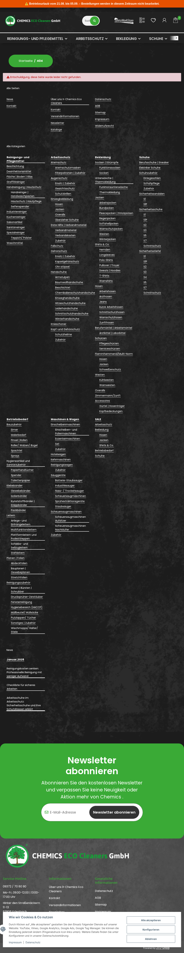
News (10, 99)
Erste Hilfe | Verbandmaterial (68, 225)
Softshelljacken (108, 223)
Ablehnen (151, 938)
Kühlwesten (106, 380)
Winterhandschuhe (67, 319)
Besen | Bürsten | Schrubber (21, 589)
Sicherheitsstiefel (150, 251)
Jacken (59, 209)
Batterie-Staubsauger (68, 480)
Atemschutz (58, 162)
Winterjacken (107, 239)
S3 (145, 230)
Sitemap (100, 112)
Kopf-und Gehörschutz (65, 329)
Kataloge (56, 129)
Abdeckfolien (19, 563)
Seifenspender (20, 206)
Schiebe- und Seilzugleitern (19, 545)
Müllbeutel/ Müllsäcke (24, 612)
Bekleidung (102, 429)
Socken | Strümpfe (106, 162)
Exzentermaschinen (67, 438)
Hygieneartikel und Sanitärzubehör (18, 463)
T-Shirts (104, 275)
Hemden (104, 249)
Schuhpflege (152, 183)
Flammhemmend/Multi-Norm (114, 354)
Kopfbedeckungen (111, 411)
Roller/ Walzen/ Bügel (24, 445)
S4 (145, 277)
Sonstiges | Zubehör (23, 623)
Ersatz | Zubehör (65, 183)
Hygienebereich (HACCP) (26, 607)
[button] (142, 20)
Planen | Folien (15, 558)
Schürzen (101, 338)
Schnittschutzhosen (112, 312)
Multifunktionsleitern (23, 529)
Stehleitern (18, 553)
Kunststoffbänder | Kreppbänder (22, 503)
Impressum (15, 942)
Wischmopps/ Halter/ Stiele (24, 630)
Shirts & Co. (102, 244)
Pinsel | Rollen (19, 440)
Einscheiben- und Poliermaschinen (66, 431)
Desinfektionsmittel (19, 171)
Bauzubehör (14, 424)
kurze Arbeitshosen (111, 307)
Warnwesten (107, 385)
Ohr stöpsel (62, 266)
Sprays (15, 456)
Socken (104, 173)
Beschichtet (62, 287)
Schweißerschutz (110, 369)
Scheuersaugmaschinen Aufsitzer (70, 518)
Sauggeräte (58, 475)
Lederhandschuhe (66, 308)
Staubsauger (63, 506)
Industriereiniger (17, 211)
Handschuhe (59, 272)
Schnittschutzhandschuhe (71, 313)
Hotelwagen (58, 454)
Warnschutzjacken (111, 229)
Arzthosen (105, 296)
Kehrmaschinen (61, 459)
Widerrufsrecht (104, 126)
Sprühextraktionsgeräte (70, 501)
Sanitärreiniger (16, 227)
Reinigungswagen (62, 465)
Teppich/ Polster (21, 238)
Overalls (60, 214)
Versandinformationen (65, 116)
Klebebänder (14, 485)
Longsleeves (107, 255)
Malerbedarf (18, 435)
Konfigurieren (150, 929)
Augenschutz (59, 178)
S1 (145, 199)
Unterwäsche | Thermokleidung (105, 180)
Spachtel (16, 450)
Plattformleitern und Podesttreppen (23, 536)
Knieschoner (58, 324)
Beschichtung (15, 166)
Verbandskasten (65, 235)
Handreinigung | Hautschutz (24, 187)
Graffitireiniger (16, 182)
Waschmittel (15, 243)
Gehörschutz (59, 251)
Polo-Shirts (106, 260)
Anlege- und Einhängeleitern (20, 522)
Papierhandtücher (22, 470)
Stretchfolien (19, 577)
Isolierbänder (19, 496)
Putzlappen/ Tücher (23, 617)
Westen (104, 234)
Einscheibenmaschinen (65, 424)
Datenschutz (33, 942)
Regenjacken (107, 218)
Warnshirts (106, 281)
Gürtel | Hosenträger (112, 406)
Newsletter (57, 123)
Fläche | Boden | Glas (20, 176)
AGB (97, 106)
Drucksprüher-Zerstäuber (27, 597)
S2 (145, 225)
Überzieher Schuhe (67, 220)
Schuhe (100, 456)
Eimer (14, 429)
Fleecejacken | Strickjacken (116, 213)
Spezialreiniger (16, 232)
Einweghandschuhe (67, 298)
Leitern (11, 515)
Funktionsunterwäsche (113, 187)
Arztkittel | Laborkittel (112, 333)
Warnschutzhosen (110, 317)
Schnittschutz (152, 246)
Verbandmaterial (65, 230)
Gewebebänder (20, 491)
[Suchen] (95, 20)
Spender (16, 475)
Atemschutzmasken (68, 167)
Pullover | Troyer (109, 265)
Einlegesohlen (152, 178)
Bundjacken (106, 208)
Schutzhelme (63, 334)
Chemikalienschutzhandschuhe (75, 293)
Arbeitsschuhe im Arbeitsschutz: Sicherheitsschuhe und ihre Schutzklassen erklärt (24, 703)
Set (57, 444)
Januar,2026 (15, 659)
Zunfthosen (106, 322)
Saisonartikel (14, 222)
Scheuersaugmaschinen (70, 496)
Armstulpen (62, 277)
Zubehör (60, 240)
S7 (145, 240)
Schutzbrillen (63, 194)
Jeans (103, 302)
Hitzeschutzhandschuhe (70, 303)
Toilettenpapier (20, 480)
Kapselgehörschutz (67, 261)
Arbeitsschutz (103, 424)
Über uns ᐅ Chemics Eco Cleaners (66, 101)
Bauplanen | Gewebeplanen (20, 570)
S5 (145, 235)
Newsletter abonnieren (114, 812)
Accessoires (102, 401)
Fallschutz (57, 246)
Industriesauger (65, 485)
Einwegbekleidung (62, 199)
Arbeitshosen (107, 291)
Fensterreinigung (21, 602)
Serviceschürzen (109, 348)
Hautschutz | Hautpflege (26, 201)
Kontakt (11, 106)
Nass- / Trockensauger (69, 491)
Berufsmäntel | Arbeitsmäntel (113, 328)
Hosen (59, 204)
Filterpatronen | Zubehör (70, 173)
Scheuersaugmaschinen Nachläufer (70, 527)
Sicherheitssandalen (152, 194)
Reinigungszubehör (18, 582)
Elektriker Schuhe (149, 167)
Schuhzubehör (148, 173)
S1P (145, 204)
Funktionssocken (109, 167)
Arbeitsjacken (107, 203)
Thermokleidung (109, 192)
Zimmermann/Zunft (108, 395)
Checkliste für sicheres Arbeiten (21, 687)
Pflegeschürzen (109, 343)
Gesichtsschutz (65, 188)
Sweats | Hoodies (109, 270)
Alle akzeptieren (151, 920)
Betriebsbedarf (104, 450)
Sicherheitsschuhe (150, 209)
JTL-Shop (163, 948)
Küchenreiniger (16, 217)
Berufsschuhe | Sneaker (154, 162)
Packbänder (18, 510)
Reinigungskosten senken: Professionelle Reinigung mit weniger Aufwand (24, 672)
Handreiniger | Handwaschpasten (22, 194)
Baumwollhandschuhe (69, 282)
